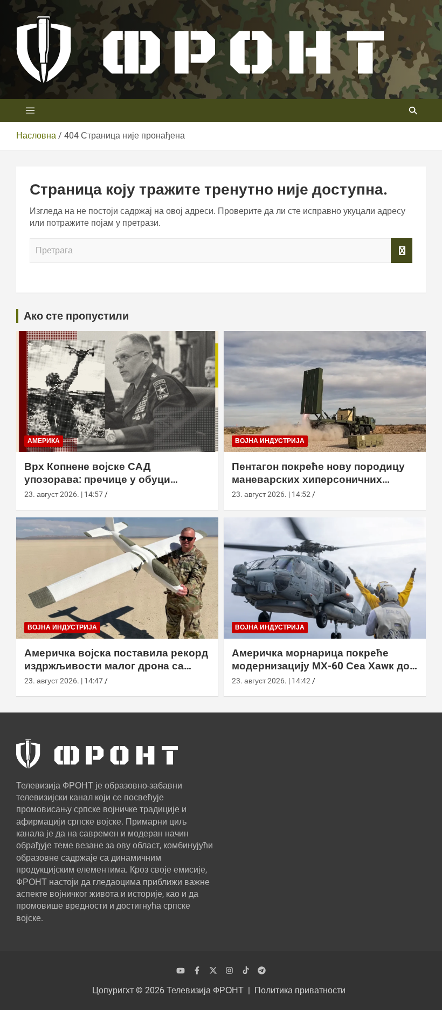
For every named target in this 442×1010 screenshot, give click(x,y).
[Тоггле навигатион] (30, 110)
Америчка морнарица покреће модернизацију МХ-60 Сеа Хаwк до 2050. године (321, 666)
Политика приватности (300, 990)
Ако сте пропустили (76, 315)
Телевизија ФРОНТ (205, 990)
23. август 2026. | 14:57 (63, 494)
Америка (43, 441)
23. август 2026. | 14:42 (271, 680)
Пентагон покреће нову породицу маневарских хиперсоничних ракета (318, 479)
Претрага (401, 250)
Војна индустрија (270, 441)
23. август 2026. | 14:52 (271, 494)
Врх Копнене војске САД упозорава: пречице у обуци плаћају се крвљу (97, 479)
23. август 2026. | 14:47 (63, 680)
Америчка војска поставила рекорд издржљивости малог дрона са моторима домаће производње (116, 666)
